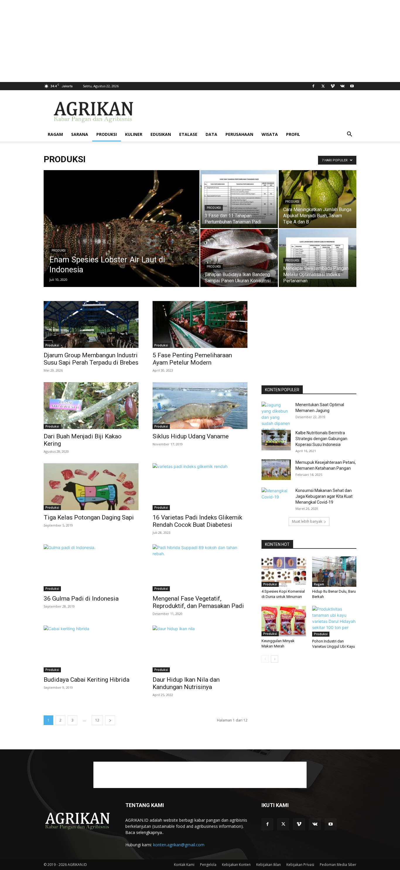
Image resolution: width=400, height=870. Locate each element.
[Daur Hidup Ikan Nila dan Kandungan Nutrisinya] (200, 648)
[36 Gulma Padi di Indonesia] (91, 567)
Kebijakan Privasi (300, 864)
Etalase (188, 134)
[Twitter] (323, 86)
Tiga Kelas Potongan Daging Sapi (89, 517)
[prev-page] (265, 659)
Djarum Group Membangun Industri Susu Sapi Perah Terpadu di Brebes (91, 359)
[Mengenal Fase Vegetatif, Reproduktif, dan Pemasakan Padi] (200, 567)
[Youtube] (352, 86)
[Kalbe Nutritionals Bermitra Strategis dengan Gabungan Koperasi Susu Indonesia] (276, 440)
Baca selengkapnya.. (144, 832)
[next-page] (110, 720)
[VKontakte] (342, 86)
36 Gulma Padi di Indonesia (81, 598)
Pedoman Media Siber (338, 864)
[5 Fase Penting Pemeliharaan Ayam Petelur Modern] (200, 324)
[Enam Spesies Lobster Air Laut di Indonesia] (121, 237)
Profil (293, 134)
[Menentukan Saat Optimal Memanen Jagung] (276, 420)
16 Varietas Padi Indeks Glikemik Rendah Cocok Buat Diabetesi (197, 521)
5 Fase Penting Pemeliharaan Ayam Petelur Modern (192, 359)
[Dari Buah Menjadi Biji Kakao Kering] (91, 405)
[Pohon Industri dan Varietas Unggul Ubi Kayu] (334, 621)
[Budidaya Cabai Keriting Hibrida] (91, 648)
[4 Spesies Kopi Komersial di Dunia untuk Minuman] (283, 571)
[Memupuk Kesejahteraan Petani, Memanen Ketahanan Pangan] (276, 469)
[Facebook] (313, 86)
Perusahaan (239, 134)
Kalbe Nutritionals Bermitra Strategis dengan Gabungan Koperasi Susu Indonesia (321, 438)
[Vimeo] (332, 86)
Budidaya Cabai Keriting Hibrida (86, 679)
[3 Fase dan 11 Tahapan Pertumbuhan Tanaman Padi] (239, 199)
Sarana (79, 134)
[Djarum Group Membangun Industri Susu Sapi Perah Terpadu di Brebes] (91, 324)
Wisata (269, 134)
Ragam (55, 134)
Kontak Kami (184, 864)
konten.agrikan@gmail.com (178, 844)
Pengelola (208, 864)
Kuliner (133, 134)
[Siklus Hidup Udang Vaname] (200, 405)
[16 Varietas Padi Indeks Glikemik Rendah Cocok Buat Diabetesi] (200, 486)
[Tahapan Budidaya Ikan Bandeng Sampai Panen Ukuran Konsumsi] (239, 258)
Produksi (106, 134)
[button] (349, 135)
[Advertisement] (175, 41)
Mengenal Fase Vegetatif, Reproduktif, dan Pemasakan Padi (198, 602)
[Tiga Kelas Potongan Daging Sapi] (91, 486)
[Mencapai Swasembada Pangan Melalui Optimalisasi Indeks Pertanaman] (317, 258)
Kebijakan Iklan (268, 864)
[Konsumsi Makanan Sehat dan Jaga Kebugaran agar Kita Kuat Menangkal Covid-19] (276, 498)
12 (97, 720)
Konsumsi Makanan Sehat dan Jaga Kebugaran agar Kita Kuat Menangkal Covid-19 (324, 496)
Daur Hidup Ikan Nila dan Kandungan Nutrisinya (186, 683)
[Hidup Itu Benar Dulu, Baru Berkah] (334, 571)
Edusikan (161, 134)
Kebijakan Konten (236, 864)
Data (211, 134)
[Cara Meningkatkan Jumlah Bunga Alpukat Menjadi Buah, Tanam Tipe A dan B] (317, 199)
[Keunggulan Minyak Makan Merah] (283, 621)
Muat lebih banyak (307, 521)
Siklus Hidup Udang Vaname (191, 436)
